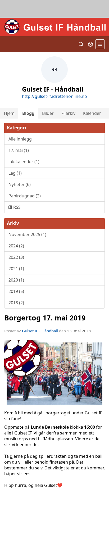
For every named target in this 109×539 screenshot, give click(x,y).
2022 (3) (16, 257)
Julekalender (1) (23, 162)
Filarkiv (68, 113)
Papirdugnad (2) (24, 196)
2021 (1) (16, 268)
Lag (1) (15, 173)
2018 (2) (16, 303)
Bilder (48, 113)
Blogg (28, 113)
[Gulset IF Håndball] (54, 27)
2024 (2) (16, 246)
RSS (16, 207)
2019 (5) (16, 291)
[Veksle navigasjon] (100, 44)
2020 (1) (16, 280)
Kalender (92, 113)
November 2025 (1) (27, 234)
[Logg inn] (90, 44)
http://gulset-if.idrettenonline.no (54, 96)
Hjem (9, 113)
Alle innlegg (20, 139)
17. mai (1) (18, 150)
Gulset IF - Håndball (40, 330)
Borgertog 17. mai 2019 (44, 318)
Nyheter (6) (19, 184)
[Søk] (81, 44)
